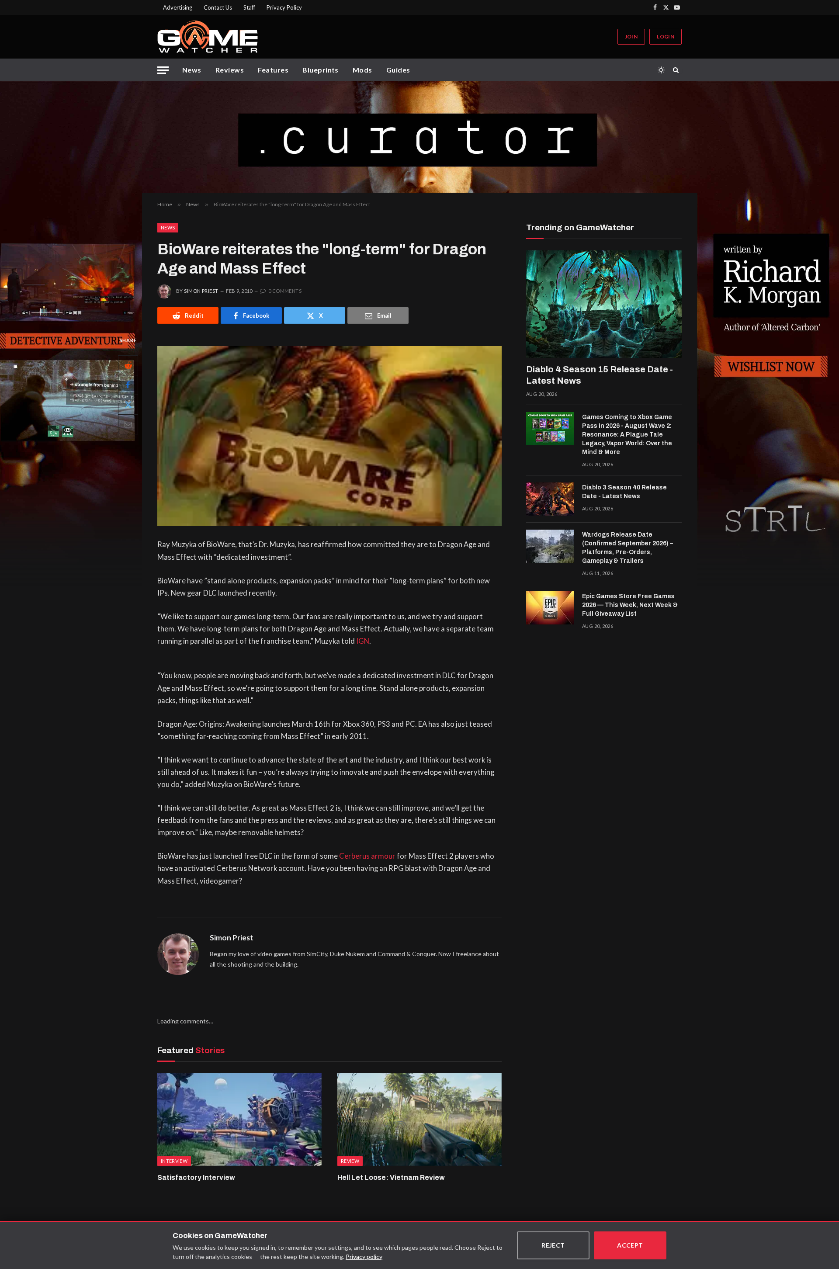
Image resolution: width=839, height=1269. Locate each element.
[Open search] (677, 70)
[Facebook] (128, 385)
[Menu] (163, 70)
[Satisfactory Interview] (239, 1119)
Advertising (177, 7)
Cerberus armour (367, 856)
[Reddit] (128, 365)
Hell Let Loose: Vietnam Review (391, 1177)
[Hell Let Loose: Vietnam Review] (419, 1119)
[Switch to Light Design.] (661, 69)
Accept (630, 1245)
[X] (128, 405)
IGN (362, 641)
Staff (249, 7)
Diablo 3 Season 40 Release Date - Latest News (624, 491)
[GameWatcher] (207, 36)
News (191, 70)
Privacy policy (364, 1256)
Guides (398, 70)
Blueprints (320, 70)
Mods (362, 70)
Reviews (229, 70)
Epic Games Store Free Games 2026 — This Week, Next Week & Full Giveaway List (630, 605)
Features (273, 70)
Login (665, 36)
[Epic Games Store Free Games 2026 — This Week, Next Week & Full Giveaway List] (550, 607)
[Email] (128, 424)
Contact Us (218, 7)
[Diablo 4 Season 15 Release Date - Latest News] (604, 304)
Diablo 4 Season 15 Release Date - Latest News (599, 374)
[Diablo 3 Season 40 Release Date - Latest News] (550, 499)
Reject (553, 1245)
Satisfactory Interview (196, 1177)
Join (631, 36)
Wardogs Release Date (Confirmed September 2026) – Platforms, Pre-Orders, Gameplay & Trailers (627, 547)
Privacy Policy (284, 7)
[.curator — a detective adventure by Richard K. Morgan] (419, 137)
